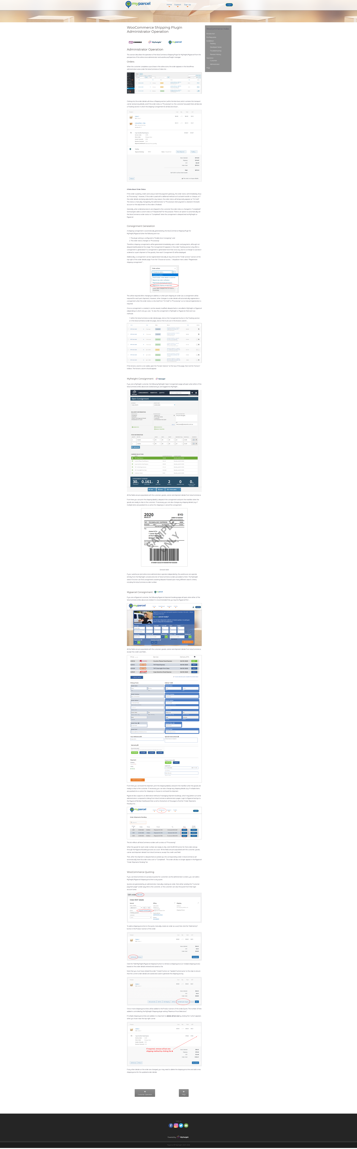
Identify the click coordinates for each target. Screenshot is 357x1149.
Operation (209, 58)
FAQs (208, 68)
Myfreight (179, 1145)
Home (169, 5)
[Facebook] (171, 1125)
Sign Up (187, 5)
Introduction (210, 34)
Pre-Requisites (211, 37)
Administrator (214, 64)
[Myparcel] (138, 5)
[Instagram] (176, 1125)
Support (177, 5)
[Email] (186, 1125)
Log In (229, 5)
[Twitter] (181, 1125)
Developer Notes (216, 47)
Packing (213, 43)
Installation (210, 41)
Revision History (215, 54)
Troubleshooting (215, 51)
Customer (213, 61)
